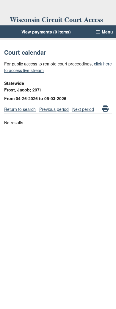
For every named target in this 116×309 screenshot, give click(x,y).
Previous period (54, 109)
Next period (83, 109)
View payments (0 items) (46, 32)
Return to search (20, 109)
